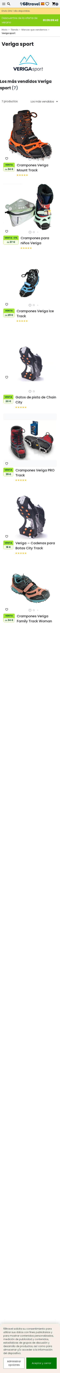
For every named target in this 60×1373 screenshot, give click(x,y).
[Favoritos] (48, 4)
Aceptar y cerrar (41, 1363)
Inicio (4, 29)
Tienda (14, 29)
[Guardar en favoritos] (6, 158)
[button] (30, 159)
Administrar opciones (14, 1363)
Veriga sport (8, 33)
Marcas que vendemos (34, 29)
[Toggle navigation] (4, 4)
